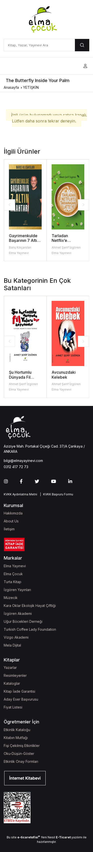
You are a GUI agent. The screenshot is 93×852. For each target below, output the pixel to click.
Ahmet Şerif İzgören (66, 247)
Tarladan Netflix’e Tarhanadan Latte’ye (63, 243)
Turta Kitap (12, 582)
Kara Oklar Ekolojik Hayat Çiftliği (30, 605)
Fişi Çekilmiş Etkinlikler (22, 745)
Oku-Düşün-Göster (19, 753)
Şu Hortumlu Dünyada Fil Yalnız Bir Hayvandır (20, 379)
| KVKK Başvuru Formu (55, 494)
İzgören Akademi (18, 613)
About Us (11, 521)
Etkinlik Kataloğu (17, 730)
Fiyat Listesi (13, 707)
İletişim (9, 529)
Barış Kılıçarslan (20, 247)
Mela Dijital (12, 645)
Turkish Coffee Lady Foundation (30, 629)
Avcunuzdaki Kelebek (64, 374)
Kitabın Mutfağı (16, 738)
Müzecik (11, 598)
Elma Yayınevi (19, 253)
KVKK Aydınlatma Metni (20, 494)
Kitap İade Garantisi (19, 691)
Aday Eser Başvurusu (21, 699)
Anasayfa (11, 87)
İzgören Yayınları (17, 590)
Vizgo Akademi (16, 637)
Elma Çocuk (13, 574)
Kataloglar (12, 683)
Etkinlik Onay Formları (21, 761)
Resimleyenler (15, 675)
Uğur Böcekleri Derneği (23, 621)
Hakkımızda (13, 513)
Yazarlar (10, 667)
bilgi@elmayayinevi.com (23, 460)
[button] (85, 66)
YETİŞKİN (31, 87)
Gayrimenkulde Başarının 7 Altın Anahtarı (24, 240)
